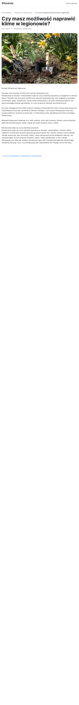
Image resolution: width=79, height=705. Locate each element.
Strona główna (71, 3)
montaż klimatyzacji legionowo (14, 88)
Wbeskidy (7, 3)
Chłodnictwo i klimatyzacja (23, 12)
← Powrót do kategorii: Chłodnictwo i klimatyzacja (21, 156)
